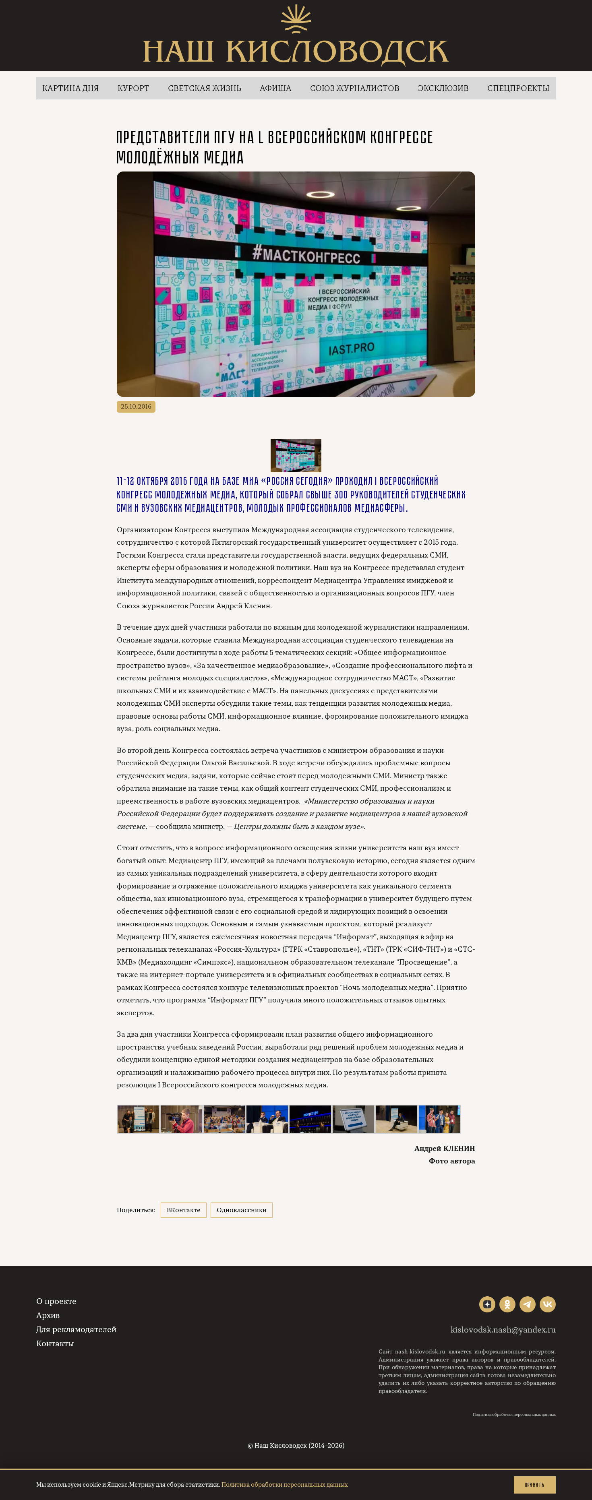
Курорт (133, 88)
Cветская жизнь (204, 88)
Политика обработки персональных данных (514, 1414)
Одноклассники (242, 1210)
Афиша (276, 88)
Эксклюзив (443, 88)
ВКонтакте (184, 1210)
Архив (48, 1315)
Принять (534, 1485)
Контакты (55, 1344)
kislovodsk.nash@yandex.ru (503, 1330)
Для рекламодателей (76, 1329)
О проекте (56, 1301)
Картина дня (70, 88)
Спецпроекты (518, 88)
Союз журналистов (354, 88)
